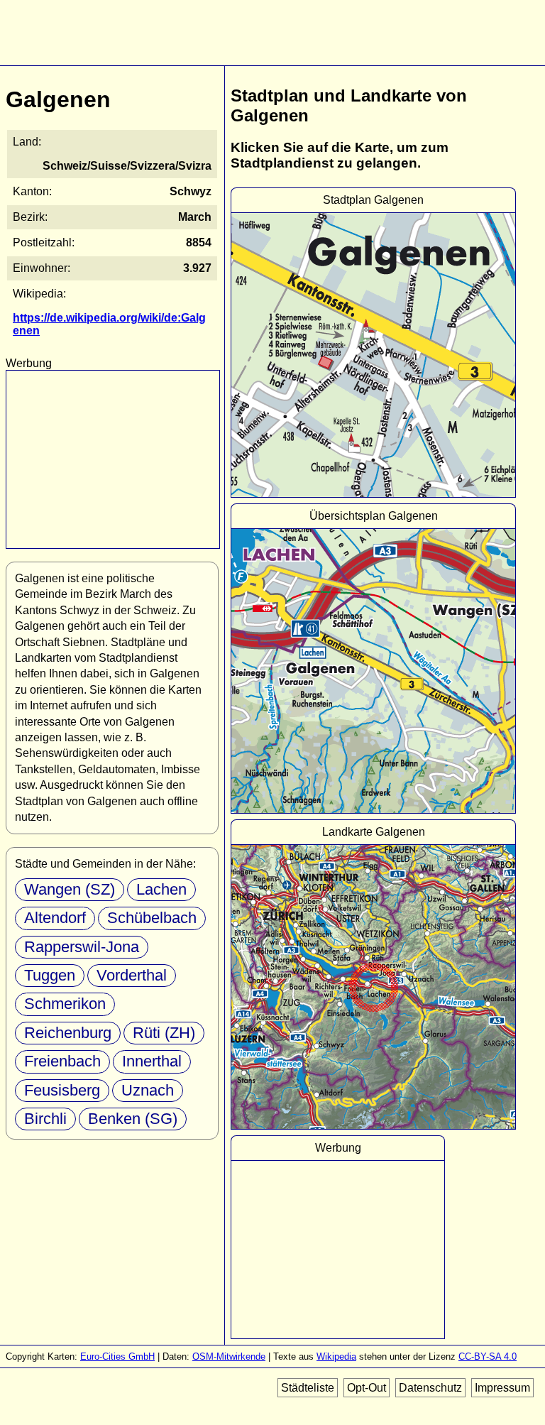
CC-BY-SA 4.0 (487, 1356)
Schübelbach (152, 918)
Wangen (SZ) (69, 889)
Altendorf (55, 918)
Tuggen (49, 975)
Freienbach (62, 1061)
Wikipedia (336, 1356)
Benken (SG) (132, 1119)
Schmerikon (65, 1003)
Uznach (147, 1090)
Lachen (161, 889)
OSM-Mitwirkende (228, 1356)
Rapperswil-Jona (81, 947)
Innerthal (152, 1061)
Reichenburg (67, 1033)
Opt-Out (366, 1388)
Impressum (502, 1388)
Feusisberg (62, 1090)
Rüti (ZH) (164, 1033)
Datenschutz (430, 1388)
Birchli (45, 1119)
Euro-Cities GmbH (117, 1356)
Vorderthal (132, 975)
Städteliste (307, 1388)
